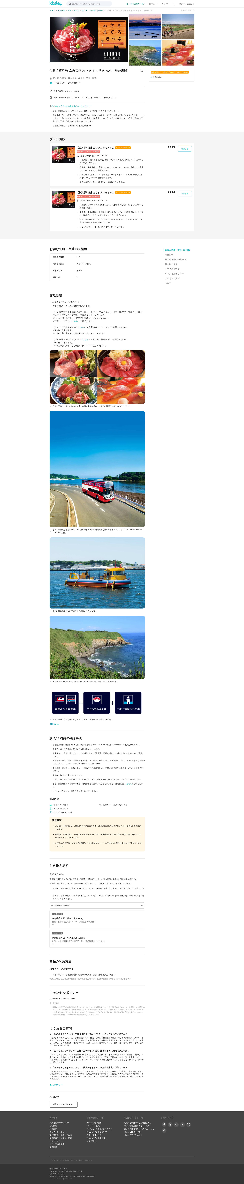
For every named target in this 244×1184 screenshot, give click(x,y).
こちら (75, 321)
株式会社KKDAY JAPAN (59, 1123)
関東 (69, 11)
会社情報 (53, 1126)
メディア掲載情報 (57, 1144)
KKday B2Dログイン (132, 1132)
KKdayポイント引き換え (97, 1138)
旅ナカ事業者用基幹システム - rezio (139, 1129)
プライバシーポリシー (59, 1132)
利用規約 (53, 1129)
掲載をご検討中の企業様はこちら (138, 1123)
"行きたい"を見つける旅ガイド (99, 1129)
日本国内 (61, 11)
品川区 (84, 11)
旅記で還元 (91, 1141)
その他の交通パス (97, 11)
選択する (184, 149)
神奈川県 (72, 78)
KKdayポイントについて (97, 1132)
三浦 (88, 78)
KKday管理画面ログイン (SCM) (137, 1126)
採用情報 (53, 1147)
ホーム (52, 11)
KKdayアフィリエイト (133, 1135)
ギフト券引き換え (94, 1135)
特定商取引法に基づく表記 (61, 1138)
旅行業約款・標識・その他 (61, 1135)
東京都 (76, 11)
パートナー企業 (93, 1126)
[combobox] (97, 905)
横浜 (94, 78)
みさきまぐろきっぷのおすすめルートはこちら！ (71, 106)
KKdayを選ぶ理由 (94, 1123)
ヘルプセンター (56, 1141)
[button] (58, 83)
